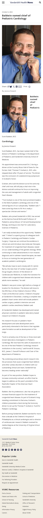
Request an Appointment (10, 483)
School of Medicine (28, 496)
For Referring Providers (9, 480)
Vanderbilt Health (7, 463)
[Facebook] (6, 450)
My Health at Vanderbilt (9, 473)
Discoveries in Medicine (9, 476)
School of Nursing (8, 500)
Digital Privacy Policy (29, 509)
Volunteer (25, 506)
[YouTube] (9, 450)
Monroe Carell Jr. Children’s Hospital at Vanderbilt (18, 470)
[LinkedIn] (18, 450)
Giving (4, 506)
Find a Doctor (6, 493)
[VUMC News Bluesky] (21, 450)
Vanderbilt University (29, 500)
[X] (15, 450)
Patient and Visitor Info (9, 496)
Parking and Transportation (31, 493)
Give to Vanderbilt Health (10, 460)
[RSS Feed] (3, 450)
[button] (3, 2)
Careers (4, 513)
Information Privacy (8, 509)
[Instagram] (12, 450)
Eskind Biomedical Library (10, 503)
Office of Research (28, 503)
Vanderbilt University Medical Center (13, 466)
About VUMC (26, 513)
